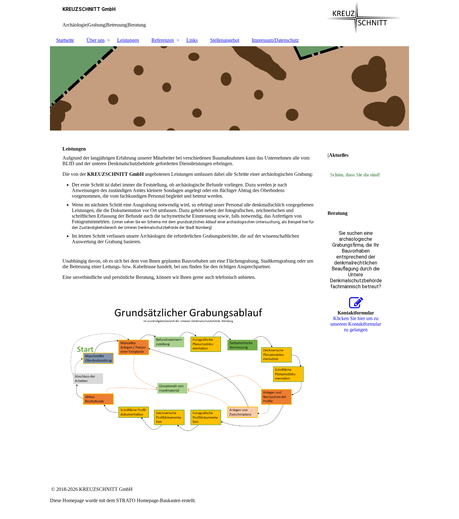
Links (192, 40)
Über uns (95, 40)
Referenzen (162, 40)
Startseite (65, 40)
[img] (229, 17)
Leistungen (128, 40)
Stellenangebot (224, 40)
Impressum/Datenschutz (275, 40)
